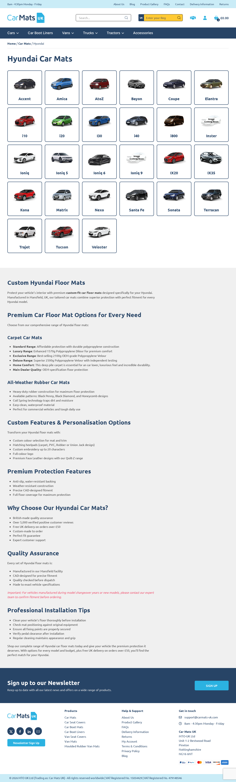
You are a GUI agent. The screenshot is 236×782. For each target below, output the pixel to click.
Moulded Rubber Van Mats (82, 746)
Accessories (143, 33)
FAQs (167, 4)
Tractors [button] (113, 33)
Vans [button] (66, 33)
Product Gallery (149, 4)
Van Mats (71, 741)
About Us (119, 4)
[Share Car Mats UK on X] (11, 731)
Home (11, 43)
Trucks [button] (88, 33)
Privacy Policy (131, 751)
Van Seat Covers (75, 736)
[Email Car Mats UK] (38, 731)
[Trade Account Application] (193, 18)
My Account (129, 741)
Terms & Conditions (134, 746)
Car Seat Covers (75, 722)
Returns (224, 4)
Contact (180, 4)
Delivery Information (202, 4)
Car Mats (24, 43)
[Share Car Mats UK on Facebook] (20, 731)
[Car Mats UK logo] (32, 716)
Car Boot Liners (40, 33)
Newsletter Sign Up (26, 743)
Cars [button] (11, 33)
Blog (132, 4)
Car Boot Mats (74, 727)
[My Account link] (205, 18)
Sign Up (211, 686)
